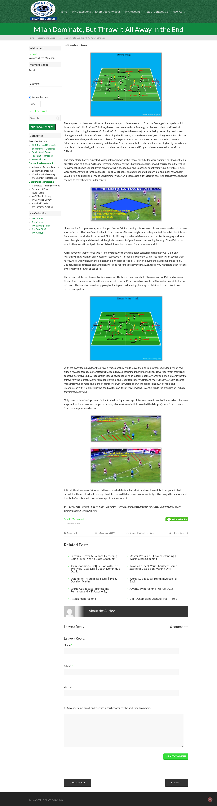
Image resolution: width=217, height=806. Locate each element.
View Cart (178, 11)
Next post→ (176, 783)
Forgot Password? (38, 111)
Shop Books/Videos (108, 11)
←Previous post (77, 783)
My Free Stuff (39, 229)
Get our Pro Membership (41, 163)
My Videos (37, 222)
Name (68, 645)
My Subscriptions (41, 225)
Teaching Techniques (42, 155)
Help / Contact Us (156, 11)
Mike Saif (72, 533)
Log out (33, 53)
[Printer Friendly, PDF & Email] (176, 519)
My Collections (81, 11)
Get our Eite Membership (41, 181)
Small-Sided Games (42, 152)
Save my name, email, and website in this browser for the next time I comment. (109, 707)
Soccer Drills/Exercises (43, 148)
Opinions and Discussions (45, 145)
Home (64, 11)
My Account (132, 11)
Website (68, 687)
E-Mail (68, 666)
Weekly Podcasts (40, 159)
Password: (34, 83)
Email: (32, 70)
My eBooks (37, 218)
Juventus (178, 533)
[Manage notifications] (210, 799)
